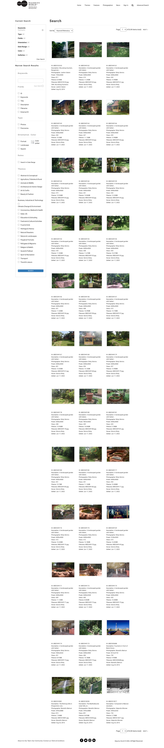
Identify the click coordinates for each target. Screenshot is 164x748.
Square (23, 149)
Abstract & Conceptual (29, 176)
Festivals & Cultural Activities (31, 221)
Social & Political (27, 251)
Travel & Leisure (26, 262)
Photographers (108, 5)
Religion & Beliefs (27, 247)
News (118, 5)
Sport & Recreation (27, 255)
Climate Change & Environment (29, 206)
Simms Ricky (88, 84)
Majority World (119, 741)
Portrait (23, 141)
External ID (25, 112)
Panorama (24, 128)
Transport (24, 258)
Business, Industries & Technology (30, 200)
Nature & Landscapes (29, 236)
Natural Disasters (27, 232)
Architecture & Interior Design (31, 187)
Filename (24, 108)
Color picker (37, 142)
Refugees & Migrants (28, 243)
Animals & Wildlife (27, 183)
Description (25, 105)
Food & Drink (25, 225)
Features (97, 5)
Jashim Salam (61, 87)
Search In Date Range (28, 162)
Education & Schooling (29, 217)
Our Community (37, 741)
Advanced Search (143, 5)
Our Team (28, 741)
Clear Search (40, 59)
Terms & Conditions (58, 741)
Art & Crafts (25, 190)
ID (21, 93)
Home (79, 5)
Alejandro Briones (116, 720)
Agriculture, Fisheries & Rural (31, 179)
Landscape (25, 145)
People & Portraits (27, 240)
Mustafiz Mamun (116, 662)
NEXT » (145, 29)
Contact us (47, 741)
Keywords (24, 97)
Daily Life (24, 214)
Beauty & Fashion (27, 194)
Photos (23, 124)
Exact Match (38, 86)
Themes (87, 5)
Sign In (126, 5)
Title (22, 101)
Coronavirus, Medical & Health (32, 210)
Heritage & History (27, 229)
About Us (21, 741)
